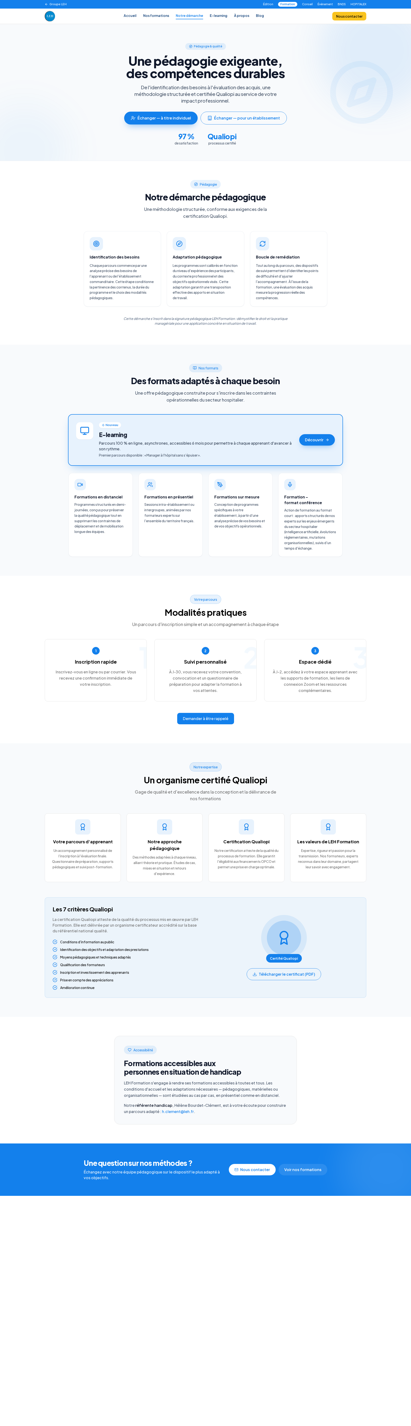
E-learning (218, 15)
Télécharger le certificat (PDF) (287, 974)
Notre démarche (189, 15)
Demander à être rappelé (205, 718)
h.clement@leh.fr (178, 1111)
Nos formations (156, 15)
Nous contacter (349, 16)
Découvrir (314, 439)
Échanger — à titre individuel (164, 117)
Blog (260, 15)
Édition (268, 4)
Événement (325, 4)
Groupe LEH (58, 4)
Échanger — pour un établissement (247, 117)
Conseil (307, 4)
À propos (241, 15)
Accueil (130, 15)
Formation (287, 4)
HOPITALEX (358, 4)
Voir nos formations (303, 1169)
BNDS (342, 4)
